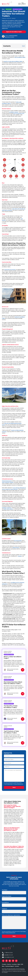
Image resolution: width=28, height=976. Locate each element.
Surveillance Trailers (17, 9)
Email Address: (5, 902)
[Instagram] (16, 960)
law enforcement (18, 540)
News (3, 966)
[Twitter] (3, 960)
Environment (8, 9)
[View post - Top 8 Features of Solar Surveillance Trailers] (14, 735)
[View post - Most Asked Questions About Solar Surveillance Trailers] (14, 685)
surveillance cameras (13, 112)
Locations (14, 964)
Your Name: (4, 889)
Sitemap (5, 972)
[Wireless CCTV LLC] (7, 3)
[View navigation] (19, 4)
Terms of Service (9, 932)
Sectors (9, 964)
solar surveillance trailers (20, 57)
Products (4, 964)
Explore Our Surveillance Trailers (14, 31)
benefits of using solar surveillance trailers (13, 61)
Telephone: (4, 908)
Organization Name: (6, 896)
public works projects (8, 508)
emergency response (6, 507)
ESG (22, 964)
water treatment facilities (7, 482)
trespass (20, 556)
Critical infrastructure (6, 480)
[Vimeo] (13, 960)
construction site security (10, 269)
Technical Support (9, 966)
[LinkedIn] (9, 960)
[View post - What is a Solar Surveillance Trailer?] (14, 661)
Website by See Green (17, 971)
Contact (17, 966)
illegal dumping (16, 547)
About (18, 964)
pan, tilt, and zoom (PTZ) (18, 113)
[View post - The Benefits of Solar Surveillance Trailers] (14, 710)
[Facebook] (6, 960)
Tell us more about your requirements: (11, 915)
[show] (23, 45)
